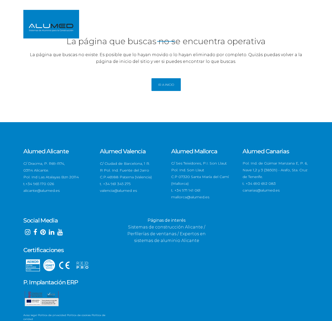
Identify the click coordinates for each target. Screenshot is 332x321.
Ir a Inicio (166, 85)
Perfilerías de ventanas (151, 233)
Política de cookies (79, 315)
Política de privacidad (52, 315)
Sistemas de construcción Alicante (165, 227)
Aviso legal (30, 315)
